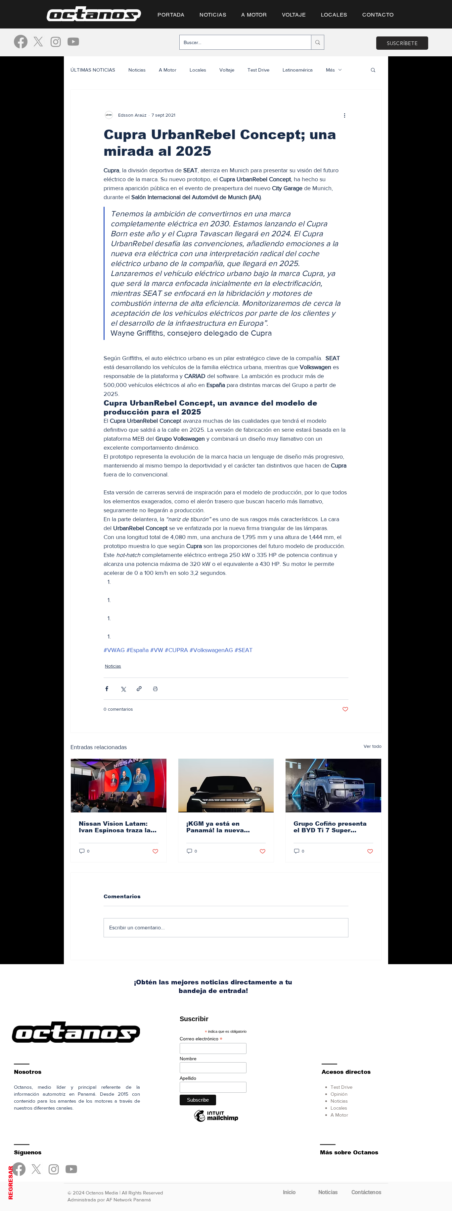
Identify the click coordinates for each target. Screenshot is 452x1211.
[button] (226, 710)
